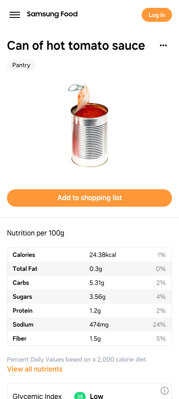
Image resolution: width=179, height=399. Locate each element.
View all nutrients (35, 369)
